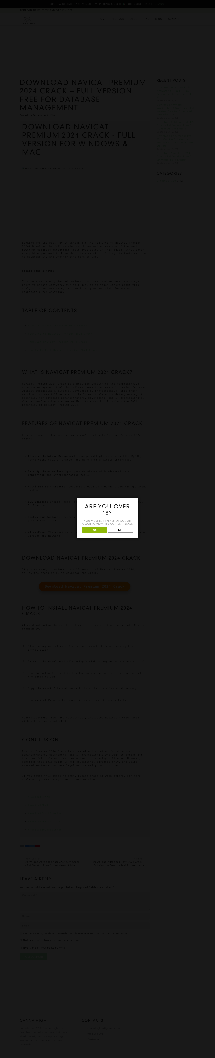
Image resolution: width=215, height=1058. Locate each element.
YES (95, 529)
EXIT (120, 529)
